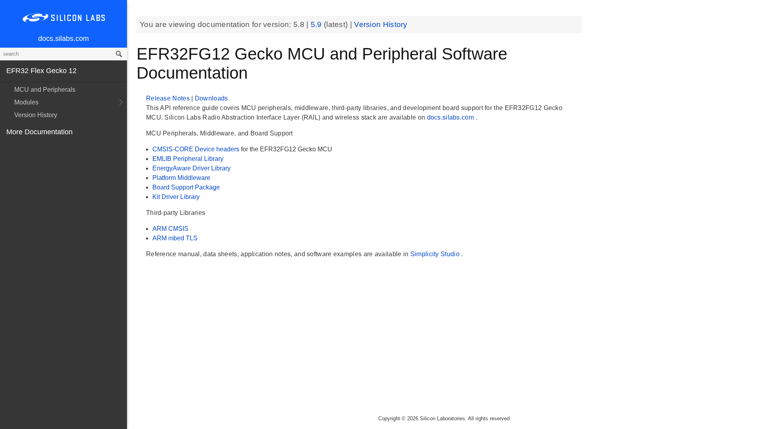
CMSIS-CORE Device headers (196, 149)
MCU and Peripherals (44, 89)
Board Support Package (186, 187)
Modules (26, 102)
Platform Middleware (181, 177)
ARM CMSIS (170, 228)
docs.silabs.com (63, 39)
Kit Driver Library (176, 196)
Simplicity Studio (435, 254)
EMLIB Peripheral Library (187, 158)
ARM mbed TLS (175, 238)
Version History (35, 115)
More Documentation (39, 132)
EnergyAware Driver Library (191, 168)
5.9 (317, 24)
